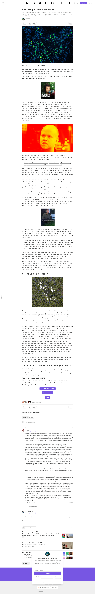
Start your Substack (44, 587)
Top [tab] (24, 527)
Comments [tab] (25, 417)
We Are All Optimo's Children (33, 543)
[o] (47, 292)
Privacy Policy (58, 578)
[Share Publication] (78, 3)
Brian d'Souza (29, 18)
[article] (47, 535)
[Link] (20, 66)
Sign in (90, 3)
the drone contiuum (42, 347)
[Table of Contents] (2, 297)
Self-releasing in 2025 (30, 532)
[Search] (74, 3)
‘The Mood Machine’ (34, 108)
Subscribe (83, 3)
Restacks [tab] (31, 417)
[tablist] (28, 417)
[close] (61, 552)
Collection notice (57, 584)
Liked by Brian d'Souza (31, 431)
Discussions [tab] (32, 527)
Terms (50, 584)
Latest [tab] (27, 527)
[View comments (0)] (36, 539)
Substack (41, 591)
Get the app (54, 587)
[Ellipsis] (72, 430)
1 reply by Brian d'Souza (32, 506)
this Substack (39, 102)
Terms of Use (54, 576)
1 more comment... (26, 520)
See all (25, 563)
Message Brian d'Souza (48, 388)
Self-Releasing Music (60, 168)
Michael (27, 430)
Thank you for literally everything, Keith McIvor (33, 544)
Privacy (46, 584)
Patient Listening (28, 354)
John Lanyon (28, 511)
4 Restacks (38, 402)
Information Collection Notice (47, 578)
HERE (43, 66)
